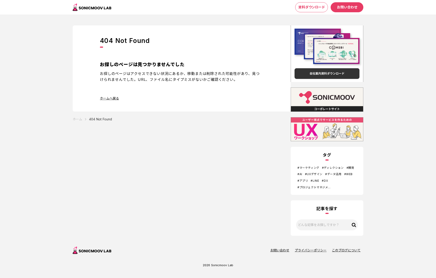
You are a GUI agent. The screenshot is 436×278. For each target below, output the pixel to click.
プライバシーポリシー (311, 250)
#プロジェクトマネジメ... (313, 187)
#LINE (315, 180)
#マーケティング (308, 167)
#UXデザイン (313, 174)
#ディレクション (333, 167)
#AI (299, 174)
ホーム (77, 119)
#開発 (350, 167)
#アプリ (302, 180)
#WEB (348, 174)
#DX (325, 180)
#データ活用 (333, 174)
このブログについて (346, 250)
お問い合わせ (279, 250)
